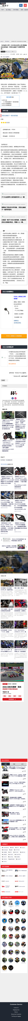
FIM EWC (17, 852)
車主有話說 (5, 849)
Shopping (3, 3)
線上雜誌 (8, 9)
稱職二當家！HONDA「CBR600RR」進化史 (14, 813)
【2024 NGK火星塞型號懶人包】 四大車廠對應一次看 (17, 821)
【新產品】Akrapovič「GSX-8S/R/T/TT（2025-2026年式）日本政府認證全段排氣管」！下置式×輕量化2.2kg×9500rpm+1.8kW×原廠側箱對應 (17, 790)
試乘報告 (5, 854)
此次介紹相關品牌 (6, 105)
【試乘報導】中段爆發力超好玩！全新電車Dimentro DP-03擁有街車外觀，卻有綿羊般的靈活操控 (17, 806)
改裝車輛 (17, 856)
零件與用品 (3, 51)
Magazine (13, 3)
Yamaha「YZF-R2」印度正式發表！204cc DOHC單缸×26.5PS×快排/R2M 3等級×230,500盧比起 (17, 783)
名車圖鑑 (5, 852)
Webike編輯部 (6, 56)
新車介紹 (23, 852)
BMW (13, 847)
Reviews (24, 2)
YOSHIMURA (6, 847)
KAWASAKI (18, 854)
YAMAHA (5, 859)
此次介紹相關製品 (6, 103)
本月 (22, 764)
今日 (6, 764)
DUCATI (4, 856)
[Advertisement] (14, 26)
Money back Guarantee (16, 1014)
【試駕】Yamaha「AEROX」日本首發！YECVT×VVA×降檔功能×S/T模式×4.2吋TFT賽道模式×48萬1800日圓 (17, 775)
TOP (2, 9)
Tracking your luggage (16, 1016)
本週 (14, 764)
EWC (11, 852)
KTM (18, 847)
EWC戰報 (15, 9)
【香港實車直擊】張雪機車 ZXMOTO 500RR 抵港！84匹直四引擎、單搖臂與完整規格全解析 (17, 798)
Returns (16, 1012)
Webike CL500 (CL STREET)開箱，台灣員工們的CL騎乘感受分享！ (17, 836)
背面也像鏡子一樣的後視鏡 (11, 101)
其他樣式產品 (17, 322)
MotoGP (19, 859)
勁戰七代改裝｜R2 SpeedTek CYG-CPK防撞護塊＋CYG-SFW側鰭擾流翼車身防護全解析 (17, 768)
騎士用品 (11, 856)
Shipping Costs (16, 1009)
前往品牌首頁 (12, 363)
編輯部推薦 (12, 859)
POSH (15, 51)
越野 (11, 849)
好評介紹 (4, 100)
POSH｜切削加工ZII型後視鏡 (14, 335)
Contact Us (16, 1007)
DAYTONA (17, 849)
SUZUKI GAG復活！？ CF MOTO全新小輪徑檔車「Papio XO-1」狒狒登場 (17, 828)
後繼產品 (16, 320)
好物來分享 (9, 51)
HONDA (11, 854)
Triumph (23, 847)
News (8, 3)
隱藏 (12, 97)
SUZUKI (4, 861)
